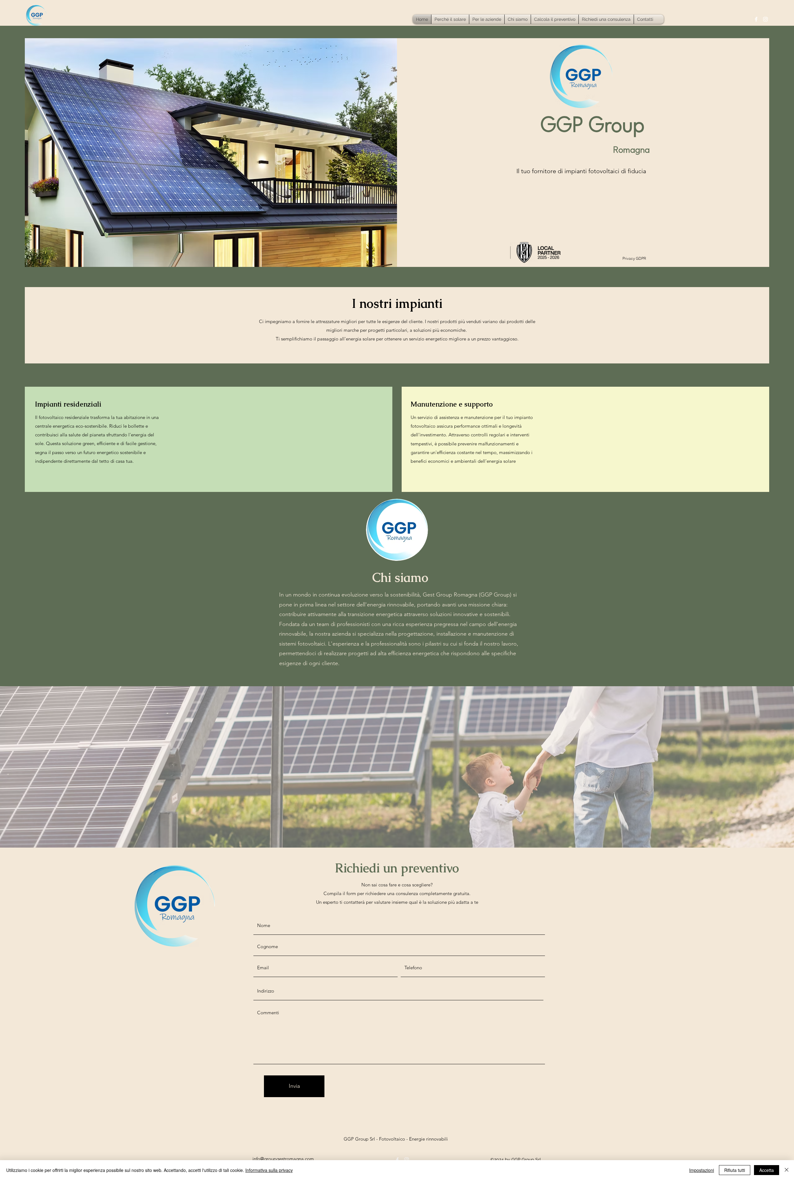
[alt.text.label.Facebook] (756, 19)
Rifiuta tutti (734, 1170)
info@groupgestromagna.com (283, 1159)
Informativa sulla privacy (269, 1170)
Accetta (766, 1170)
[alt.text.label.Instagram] (765, 19)
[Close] (786, 1170)
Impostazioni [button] (701, 1170)
